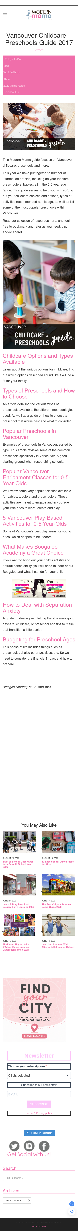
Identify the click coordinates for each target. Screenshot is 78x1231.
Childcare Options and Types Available (38, 358)
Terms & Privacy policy (39, 1113)
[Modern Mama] (39, 13)
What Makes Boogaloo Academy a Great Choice (33, 549)
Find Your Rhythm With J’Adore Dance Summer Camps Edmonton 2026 (16, 947)
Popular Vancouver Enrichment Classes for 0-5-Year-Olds (37, 477)
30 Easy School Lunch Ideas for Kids (58, 863)
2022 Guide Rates (14, 85)
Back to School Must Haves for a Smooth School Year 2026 (18, 864)
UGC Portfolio (11, 92)
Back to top (39, 1226)
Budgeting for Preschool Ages (39, 639)
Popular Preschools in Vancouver (29, 434)
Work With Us (11, 72)
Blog (6, 66)
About (6, 79)
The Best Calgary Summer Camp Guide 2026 (56, 905)
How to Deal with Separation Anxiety (37, 607)
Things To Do (13, 59)
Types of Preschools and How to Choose (39, 393)
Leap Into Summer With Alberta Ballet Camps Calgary (58, 945)
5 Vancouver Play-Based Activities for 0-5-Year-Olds (35, 520)
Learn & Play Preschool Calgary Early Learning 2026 (18, 905)
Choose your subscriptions (27, 1066)
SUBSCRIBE (39, 1104)
